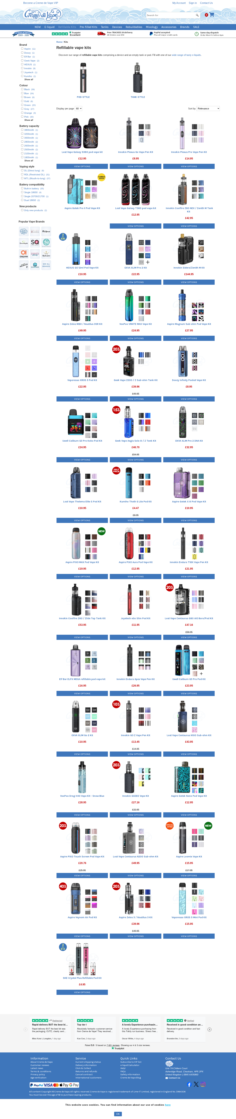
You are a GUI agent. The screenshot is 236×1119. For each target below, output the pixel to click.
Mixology (152, 27)
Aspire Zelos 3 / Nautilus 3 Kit (135, 917)
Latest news (37, 1068)
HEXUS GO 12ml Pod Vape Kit (82, 267)
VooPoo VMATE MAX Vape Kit (135, 324)
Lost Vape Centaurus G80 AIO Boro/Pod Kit (189, 618)
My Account (179, 3)
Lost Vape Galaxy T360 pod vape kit (135, 208)
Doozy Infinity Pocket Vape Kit (189, 380)
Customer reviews (40, 1065)
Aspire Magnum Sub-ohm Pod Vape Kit (189, 324)
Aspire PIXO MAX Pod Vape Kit (82, 562)
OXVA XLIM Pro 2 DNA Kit (189, 440)
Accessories (168, 27)
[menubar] (118, 27)
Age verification (38, 1077)
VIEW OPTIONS (82, 166)
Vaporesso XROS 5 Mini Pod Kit (189, 917)
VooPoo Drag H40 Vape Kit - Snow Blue (82, 795)
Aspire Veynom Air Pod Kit (82, 917)
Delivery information (86, 1065)
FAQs (123, 1071)
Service (80, 1058)
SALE (196, 27)
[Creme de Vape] (43, 14)
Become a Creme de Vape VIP (40, 3)
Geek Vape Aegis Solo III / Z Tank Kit (135, 440)
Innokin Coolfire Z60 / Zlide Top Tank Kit (82, 618)
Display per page (65, 108)
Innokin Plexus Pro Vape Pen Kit (189, 152)
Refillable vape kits (73, 47)
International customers (88, 1077)
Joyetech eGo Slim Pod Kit (135, 618)
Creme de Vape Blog (130, 1077)
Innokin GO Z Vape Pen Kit (135, 735)
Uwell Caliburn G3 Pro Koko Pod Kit (82, 440)
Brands (184, 27)
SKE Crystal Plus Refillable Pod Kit (82, 978)
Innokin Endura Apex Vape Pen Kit (136, 679)
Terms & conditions (41, 1071)
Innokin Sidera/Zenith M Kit (189, 267)
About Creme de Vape (41, 1062)
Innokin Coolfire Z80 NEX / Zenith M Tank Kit (189, 210)
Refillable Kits (67, 27)
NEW (38, 27)
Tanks (105, 27)
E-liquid (49, 27)
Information (39, 1058)
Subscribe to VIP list (130, 1062)
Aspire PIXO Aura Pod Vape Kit (136, 562)
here (168, 1104)
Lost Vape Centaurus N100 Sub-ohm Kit (189, 735)
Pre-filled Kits (88, 27)
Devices (117, 27)
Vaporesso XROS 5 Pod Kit (82, 380)
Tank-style (138, 97)
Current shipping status (88, 1062)
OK (118, 1114)
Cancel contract (84, 1074)
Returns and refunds (86, 1071)
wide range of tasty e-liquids (186, 55)
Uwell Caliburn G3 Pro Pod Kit (188, 679)
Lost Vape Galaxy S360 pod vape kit (82, 152)
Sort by (192, 108)
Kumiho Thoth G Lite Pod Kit (136, 501)
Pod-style (83, 97)
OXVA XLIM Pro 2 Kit (135, 267)
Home (59, 42)
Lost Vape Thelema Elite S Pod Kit (82, 501)
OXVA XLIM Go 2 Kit (82, 735)
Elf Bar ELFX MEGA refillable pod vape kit (82, 679)
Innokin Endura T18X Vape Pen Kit (189, 562)
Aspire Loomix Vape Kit (189, 856)
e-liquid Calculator (129, 1065)
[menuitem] (39, 27)
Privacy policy (38, 1074)
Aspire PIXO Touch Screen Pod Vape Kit (82, 856)
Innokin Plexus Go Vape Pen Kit (135, 152)
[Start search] (197, 15)
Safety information (130, 1074)
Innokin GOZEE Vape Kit (135, 795)
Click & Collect (83, 1068)
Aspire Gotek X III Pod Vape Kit (189, 501)
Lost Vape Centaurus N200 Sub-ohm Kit (135, 856)
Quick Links (128, 1058)
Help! (123, 1068)
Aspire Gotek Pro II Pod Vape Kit (82, 208)
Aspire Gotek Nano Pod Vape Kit (189, 795)
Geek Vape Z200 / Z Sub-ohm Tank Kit (135, 380)
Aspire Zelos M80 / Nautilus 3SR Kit (82, 324)
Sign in (193, 3)
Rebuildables (134, 27)
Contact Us (206, 3)
